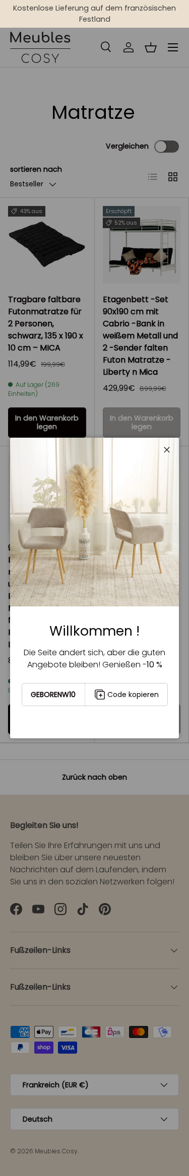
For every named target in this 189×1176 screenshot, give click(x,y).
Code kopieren (133, 694)
